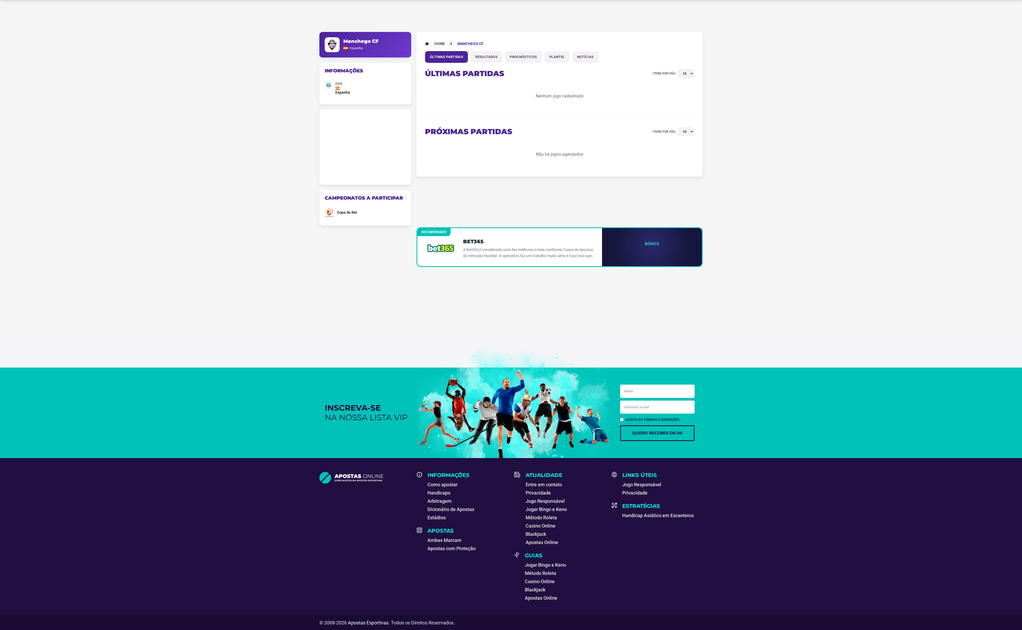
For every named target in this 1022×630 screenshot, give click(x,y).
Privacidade (538, 493)
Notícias (585, 57)
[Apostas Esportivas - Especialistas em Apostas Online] (364, 478)
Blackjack (536, 534)
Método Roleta (541, 517)
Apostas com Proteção (451, 548)
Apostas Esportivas (368, 622)
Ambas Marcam (444, 540)
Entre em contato (544, 484)
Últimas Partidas (446, 57)
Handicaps (438, 493)
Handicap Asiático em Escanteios (658, 515)
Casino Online (540, 526)
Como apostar (442, 484)
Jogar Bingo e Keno (546, 509)
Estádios (436, 517)
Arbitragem (439, 501)
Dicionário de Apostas (450, 509)
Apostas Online (542, 542)
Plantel (557, 57)
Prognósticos (523, 57)
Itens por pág (664, 73)
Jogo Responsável (545, 501)
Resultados (486, 57)
